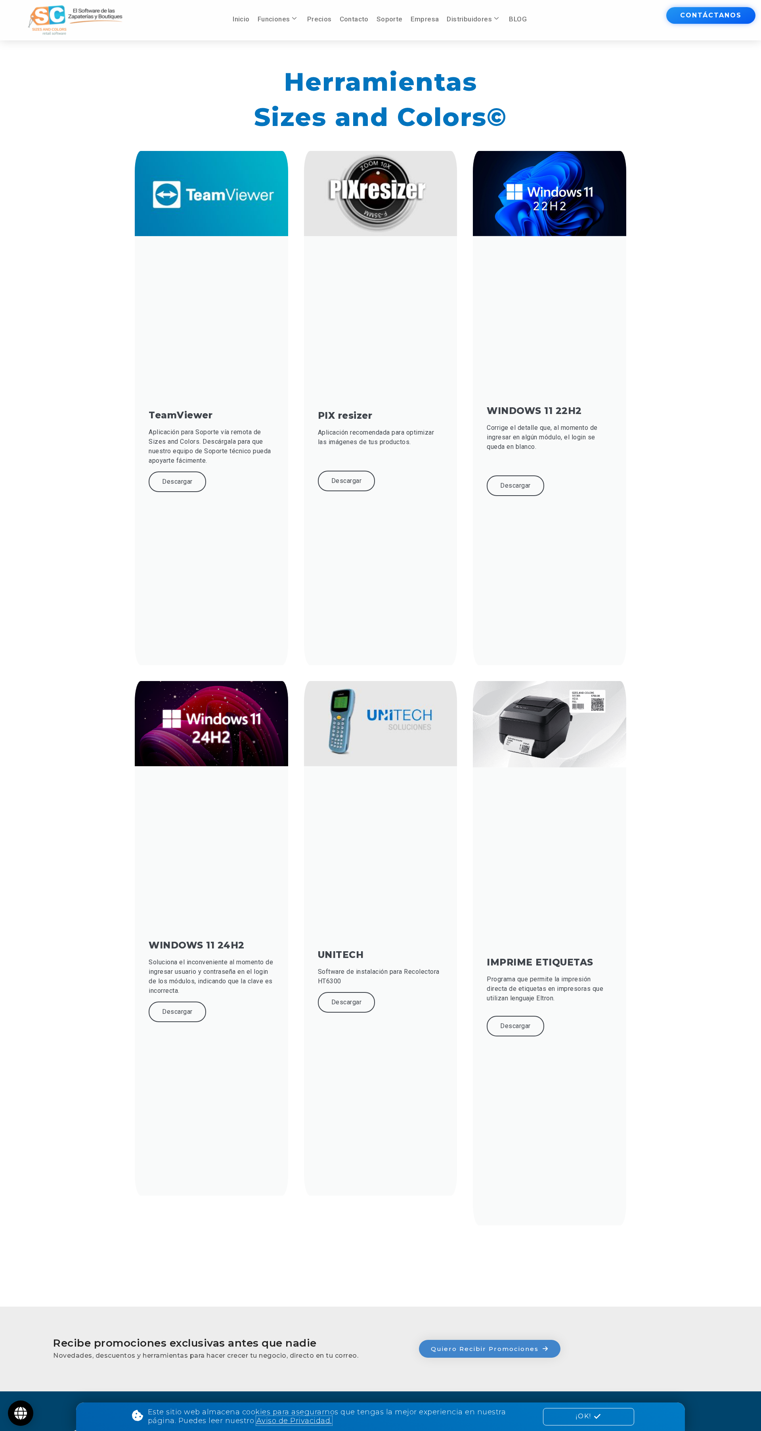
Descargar (177, 481)
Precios (319, 19)
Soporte (390, 19)
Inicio (241, 19)
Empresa (425, 19)
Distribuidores (469, 19)
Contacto (354, 19)
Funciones (274, 19)
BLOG (518, 19)
